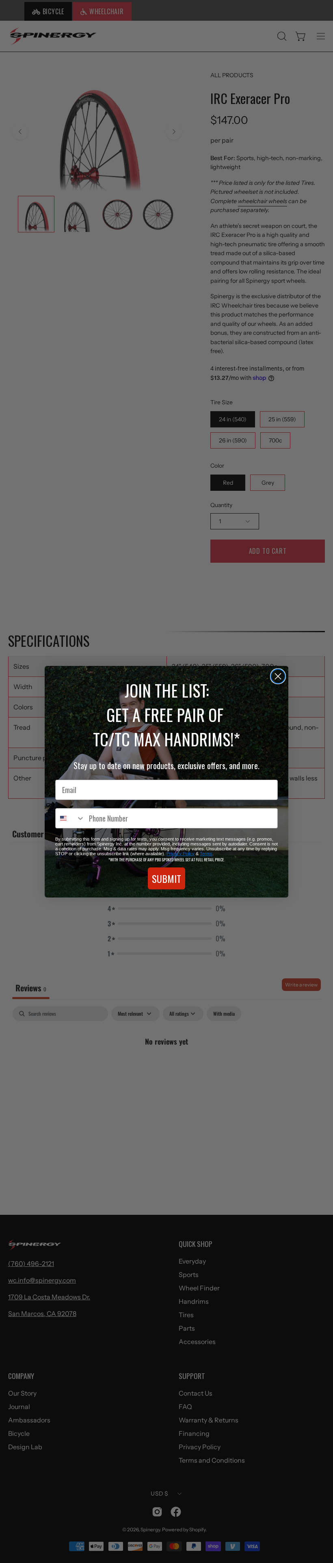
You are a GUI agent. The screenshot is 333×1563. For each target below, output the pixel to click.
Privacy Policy (180, 853)
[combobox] (70, 818)
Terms (206, 853)
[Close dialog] (278, 676)
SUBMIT (166, 878)
